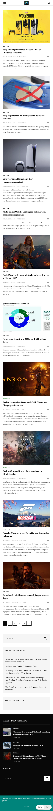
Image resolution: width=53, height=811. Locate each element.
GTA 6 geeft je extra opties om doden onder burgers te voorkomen (26, 688)
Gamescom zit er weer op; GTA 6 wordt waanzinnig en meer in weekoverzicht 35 (26, 660)
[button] (44, 807)
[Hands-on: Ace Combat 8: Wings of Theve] (7, 745)
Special (16, 729)
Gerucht (6, 529)
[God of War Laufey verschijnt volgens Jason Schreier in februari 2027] (26, 252)
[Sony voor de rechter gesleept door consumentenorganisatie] (26, 155)
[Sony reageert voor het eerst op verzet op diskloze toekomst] (26, 92)
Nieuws (6, 46)
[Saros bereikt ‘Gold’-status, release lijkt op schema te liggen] (26, 575)
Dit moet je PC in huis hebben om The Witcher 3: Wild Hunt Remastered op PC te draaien (26, 672)
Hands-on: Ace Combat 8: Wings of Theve (21, 666)
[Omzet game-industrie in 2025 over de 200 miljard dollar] (26, 316)
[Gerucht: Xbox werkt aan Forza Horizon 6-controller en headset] (26, 513)
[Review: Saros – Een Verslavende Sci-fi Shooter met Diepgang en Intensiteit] (26, 379)
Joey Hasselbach (9, 123)
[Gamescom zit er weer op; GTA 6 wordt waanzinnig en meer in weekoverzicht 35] (7, 732)
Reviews (6, 399)
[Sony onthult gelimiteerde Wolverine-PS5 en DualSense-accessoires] (26, 26)
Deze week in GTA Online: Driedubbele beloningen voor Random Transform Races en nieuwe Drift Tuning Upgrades (26, 680)
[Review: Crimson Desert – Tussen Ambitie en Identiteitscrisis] (26, 447)
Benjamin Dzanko (9, 57)
